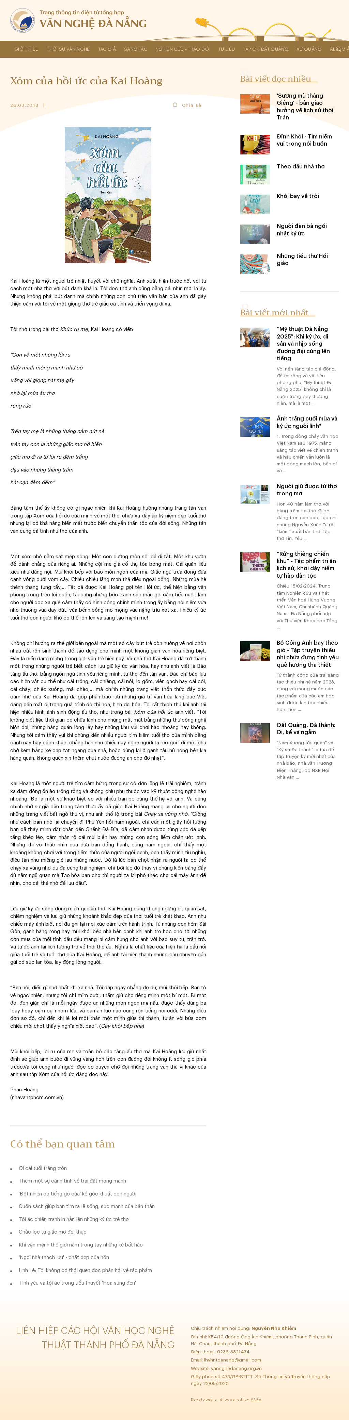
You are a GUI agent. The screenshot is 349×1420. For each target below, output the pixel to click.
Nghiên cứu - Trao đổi (182, 49)
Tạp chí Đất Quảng (265, 49)
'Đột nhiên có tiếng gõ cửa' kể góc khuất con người (77, 1193)
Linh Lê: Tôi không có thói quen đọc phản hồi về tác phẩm (85, 1270)
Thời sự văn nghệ (68, 49)
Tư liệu (226, 49)
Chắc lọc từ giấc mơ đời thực (53, 1232)
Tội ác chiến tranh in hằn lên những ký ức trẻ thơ (74, 1219)
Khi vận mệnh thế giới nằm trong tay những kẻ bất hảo (81, 1245)
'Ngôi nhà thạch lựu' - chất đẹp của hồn (64, 1257)
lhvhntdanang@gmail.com (233, 1360)
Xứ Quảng (309, 49)
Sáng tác (135, 49)
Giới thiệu (26, 49)
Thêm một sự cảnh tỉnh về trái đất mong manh (72, 1181)
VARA (256, 1399)
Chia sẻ (191, 105)
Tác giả (107, 49)
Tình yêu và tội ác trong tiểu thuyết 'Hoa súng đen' (77, 1283)
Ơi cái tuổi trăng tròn (43, 1168)
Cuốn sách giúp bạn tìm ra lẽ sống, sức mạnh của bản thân (87, 1206)
